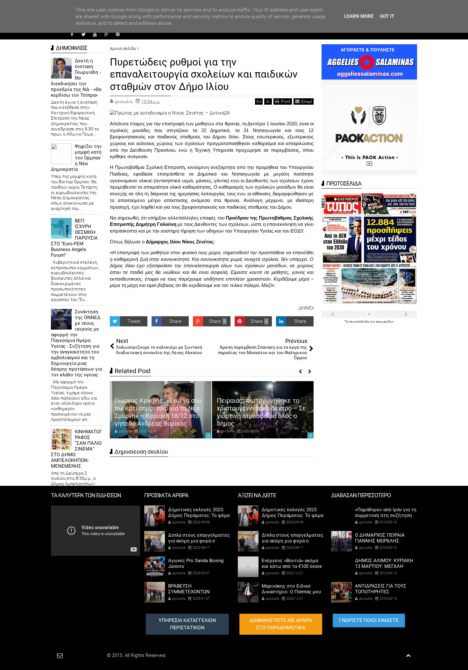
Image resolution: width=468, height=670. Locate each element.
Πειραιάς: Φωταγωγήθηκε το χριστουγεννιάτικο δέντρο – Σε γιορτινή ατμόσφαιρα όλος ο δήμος (261, 412)
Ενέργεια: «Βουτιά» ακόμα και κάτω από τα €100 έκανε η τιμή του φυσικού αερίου (292, 566)
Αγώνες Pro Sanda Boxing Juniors (195, 563)
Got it (387, 16)
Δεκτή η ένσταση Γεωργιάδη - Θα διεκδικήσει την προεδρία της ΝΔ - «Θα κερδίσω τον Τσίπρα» (76, 78)
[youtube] (95, 34)
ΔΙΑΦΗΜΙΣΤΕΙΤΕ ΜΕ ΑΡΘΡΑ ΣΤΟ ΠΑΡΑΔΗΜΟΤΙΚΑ (280, 624)
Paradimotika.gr (89, 655)
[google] (106, 34)
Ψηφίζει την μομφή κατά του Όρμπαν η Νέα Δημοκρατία (76, 157)
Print (285, 101)
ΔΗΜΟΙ (306, 308)
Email (306, 101)
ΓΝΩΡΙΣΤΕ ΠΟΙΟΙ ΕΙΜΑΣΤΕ (369, 620)
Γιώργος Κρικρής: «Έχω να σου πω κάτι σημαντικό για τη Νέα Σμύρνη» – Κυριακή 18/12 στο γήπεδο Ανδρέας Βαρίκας (158, 412)
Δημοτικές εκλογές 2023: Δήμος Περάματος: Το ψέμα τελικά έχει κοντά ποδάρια (199, 515)
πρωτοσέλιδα (359, 321)
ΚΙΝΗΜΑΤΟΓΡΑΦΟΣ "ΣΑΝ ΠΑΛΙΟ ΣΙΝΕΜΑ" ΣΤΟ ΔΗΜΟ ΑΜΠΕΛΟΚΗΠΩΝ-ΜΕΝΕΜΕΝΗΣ (76, 449)
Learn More (358, 16)
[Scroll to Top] (408, 655)
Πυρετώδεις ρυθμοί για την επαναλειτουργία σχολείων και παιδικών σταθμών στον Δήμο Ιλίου (204, 74)
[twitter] (83, 34)
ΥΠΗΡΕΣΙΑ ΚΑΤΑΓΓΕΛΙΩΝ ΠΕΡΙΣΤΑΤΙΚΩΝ (187, 624)
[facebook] (72, 34)
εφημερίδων (385, 321)
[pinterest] (118, 34)
